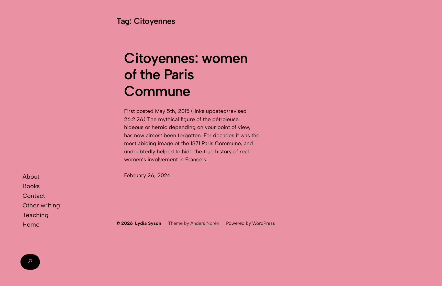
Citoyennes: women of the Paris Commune (185, 74)
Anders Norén (204, 223)
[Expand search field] (30, 262)
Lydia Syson (148, 223)
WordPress (263, 223)
